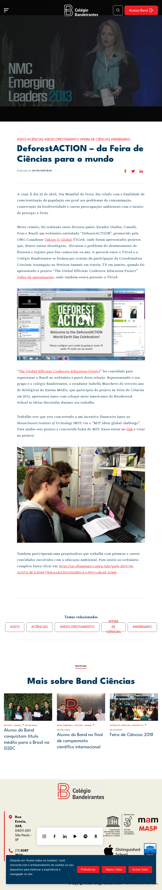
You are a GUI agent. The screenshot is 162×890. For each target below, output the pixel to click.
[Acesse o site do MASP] (148, 828)
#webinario (142, 627)
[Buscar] (118, 10)
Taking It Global (59, 239)
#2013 (14, 627)
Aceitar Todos (140, 869)
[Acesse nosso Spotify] (85, 836)
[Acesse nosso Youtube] (75, 836)
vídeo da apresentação (35, 277)
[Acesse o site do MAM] (148, 821)
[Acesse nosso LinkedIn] (65, 836)
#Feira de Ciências (113, 627)
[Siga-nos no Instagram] (44, 836)
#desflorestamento (77, 627)
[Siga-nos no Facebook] (54, 836)
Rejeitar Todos (114, 869)
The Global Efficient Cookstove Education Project (59, 371)
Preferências (88, 869)
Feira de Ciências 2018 (131, 735)
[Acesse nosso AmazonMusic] (96, 836)
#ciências (39, 627)
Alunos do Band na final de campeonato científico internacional (80, 741)
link (130, 429)
